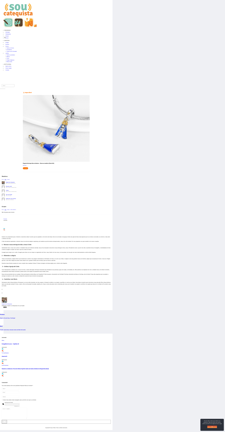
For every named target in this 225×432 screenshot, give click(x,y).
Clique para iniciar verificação (12, 404)
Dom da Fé (4, 356)
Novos (3, 179)
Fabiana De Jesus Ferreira (11, 198)
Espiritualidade (5, 365)
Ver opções (25, 168)
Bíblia (3, 340)
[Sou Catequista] (20, 26)
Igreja (7, 352)
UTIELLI (7, 190)
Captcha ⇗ (17, 406)
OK (212, 426)
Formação (5, 218)
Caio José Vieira (9, 194)
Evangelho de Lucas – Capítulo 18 (10, 344)
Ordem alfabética (13, 209)
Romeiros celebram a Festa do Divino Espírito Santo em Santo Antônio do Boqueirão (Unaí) (25, 368)
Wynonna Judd (9, 186)
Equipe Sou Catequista (10, 182)
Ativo (5, 179)
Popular (8, 179)
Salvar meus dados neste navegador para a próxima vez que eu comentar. (19, 399)
